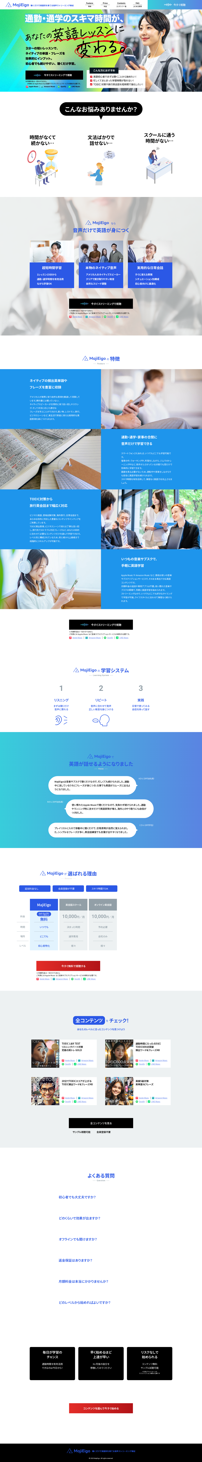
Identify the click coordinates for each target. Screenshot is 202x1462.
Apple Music (77, 317)
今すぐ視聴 (179, 5)
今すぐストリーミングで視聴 (106, 304)
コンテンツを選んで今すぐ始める (101, 1408)
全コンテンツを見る (101, 1123)
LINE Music (123, 317)
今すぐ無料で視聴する (73, 966)
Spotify (110, 317)
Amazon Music (95, 317)
